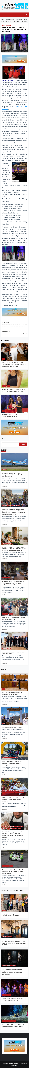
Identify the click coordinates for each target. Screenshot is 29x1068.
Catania (4, 648)
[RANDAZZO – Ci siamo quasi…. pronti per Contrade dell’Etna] (14, 607)
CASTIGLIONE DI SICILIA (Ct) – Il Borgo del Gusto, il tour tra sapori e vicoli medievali (13, 799)
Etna (14, 505)
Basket (22, 790)
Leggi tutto (4, 486)
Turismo (4, 469)
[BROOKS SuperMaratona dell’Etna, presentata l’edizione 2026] (14, 682)
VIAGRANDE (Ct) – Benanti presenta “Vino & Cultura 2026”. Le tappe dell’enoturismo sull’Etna (13, 583)
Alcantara (5, 505)
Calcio (4, 792)
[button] (2, 14)
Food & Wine (5, 613)
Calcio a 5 (9, 792)
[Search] (26, 14)
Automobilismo (16, 790)
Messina (4, 385)
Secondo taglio (11, 757)
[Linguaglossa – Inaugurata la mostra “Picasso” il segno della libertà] (14, 903)
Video (4, 793)
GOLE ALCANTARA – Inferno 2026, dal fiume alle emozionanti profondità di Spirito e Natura (14, 1026)
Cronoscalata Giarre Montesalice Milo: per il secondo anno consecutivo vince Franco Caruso (14, 871)
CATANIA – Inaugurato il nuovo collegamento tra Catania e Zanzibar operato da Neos (12, 474)
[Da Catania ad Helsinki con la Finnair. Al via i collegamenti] (14, 641)
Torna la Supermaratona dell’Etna (12, 727)
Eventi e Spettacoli (6, 965)
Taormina (4, 543)
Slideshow (8, 25)
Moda (4, 25)
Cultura (4, 910)
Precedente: (14, 325)
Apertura (9, 505)
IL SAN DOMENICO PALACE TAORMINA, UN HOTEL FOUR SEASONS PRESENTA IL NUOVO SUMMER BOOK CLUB (14, 548)
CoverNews (23, 1063)
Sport (4, 688)
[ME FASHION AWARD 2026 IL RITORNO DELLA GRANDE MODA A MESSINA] (14, 379)
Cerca (3, 438)
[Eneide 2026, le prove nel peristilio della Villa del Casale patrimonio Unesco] (14, 988)
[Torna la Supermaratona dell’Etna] (14, 716)
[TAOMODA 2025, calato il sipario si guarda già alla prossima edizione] (14, 404)
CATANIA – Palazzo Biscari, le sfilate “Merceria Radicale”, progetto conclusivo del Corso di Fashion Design (14, 364)
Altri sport (10, 790)
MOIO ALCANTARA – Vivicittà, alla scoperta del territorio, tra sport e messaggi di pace (12, 763)
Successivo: (14, 332)
